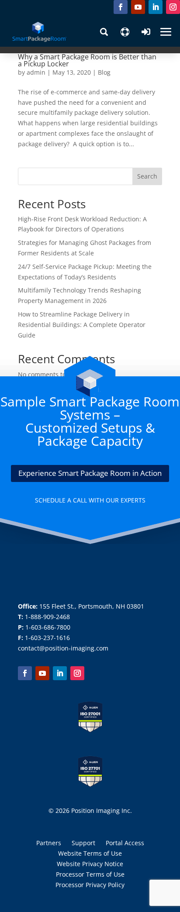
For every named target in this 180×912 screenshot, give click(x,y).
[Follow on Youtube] (138, 7)
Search (147, 176)
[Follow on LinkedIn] (156, 7)
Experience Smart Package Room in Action (90, 473)
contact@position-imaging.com (63, 648)
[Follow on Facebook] (121, 7)
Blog (104, 72)
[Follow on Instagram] (173, 7)
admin (36, 72)
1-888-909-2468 (47, 617)
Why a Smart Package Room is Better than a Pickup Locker (87, 60)
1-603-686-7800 (47, 627)
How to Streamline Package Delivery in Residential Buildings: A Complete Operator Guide (81, 324)
